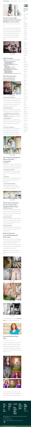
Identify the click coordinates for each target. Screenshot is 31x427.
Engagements (25, 405)
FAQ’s (26, 406)
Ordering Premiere (4, 406)
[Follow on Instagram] (4, 422)
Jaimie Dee (5, 340)
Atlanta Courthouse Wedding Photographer (15, 411)
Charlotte (10, 420)
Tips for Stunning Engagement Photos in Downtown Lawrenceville (11, 65)
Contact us (4, 250)
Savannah (21, 420)
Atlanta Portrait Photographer (12, 340)
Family (20, 403)
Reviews (4, 407)
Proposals (25, 407)
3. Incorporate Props (7, 67)
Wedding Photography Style (9, 406)
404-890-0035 (7, 417)
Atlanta (8, 420)
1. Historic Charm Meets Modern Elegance (10, 61)
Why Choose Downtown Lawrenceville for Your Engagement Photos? (12, 60)
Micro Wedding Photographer (15, 409)
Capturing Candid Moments (8, 71)
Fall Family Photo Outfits (20, 405)
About (4, 403)
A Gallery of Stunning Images (8, 72)
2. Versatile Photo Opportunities (8, 62)
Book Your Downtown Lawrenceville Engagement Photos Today (12, 73)
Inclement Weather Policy (4, 411)
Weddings (10, 403)
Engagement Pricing (25, 406)
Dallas (12, 420)
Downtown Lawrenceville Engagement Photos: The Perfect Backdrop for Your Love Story (12, 20)
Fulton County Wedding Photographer (15, 413)
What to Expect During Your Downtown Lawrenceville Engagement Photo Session (11, 70)
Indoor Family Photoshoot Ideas (20, 408)
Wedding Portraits (25, 408)
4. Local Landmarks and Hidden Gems (9, 63)
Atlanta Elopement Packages (15, 407)
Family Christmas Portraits (21, 406)
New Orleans (17, 420)
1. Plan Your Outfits (7, 66)
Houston (15, 420)
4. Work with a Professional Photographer (10, 68)
